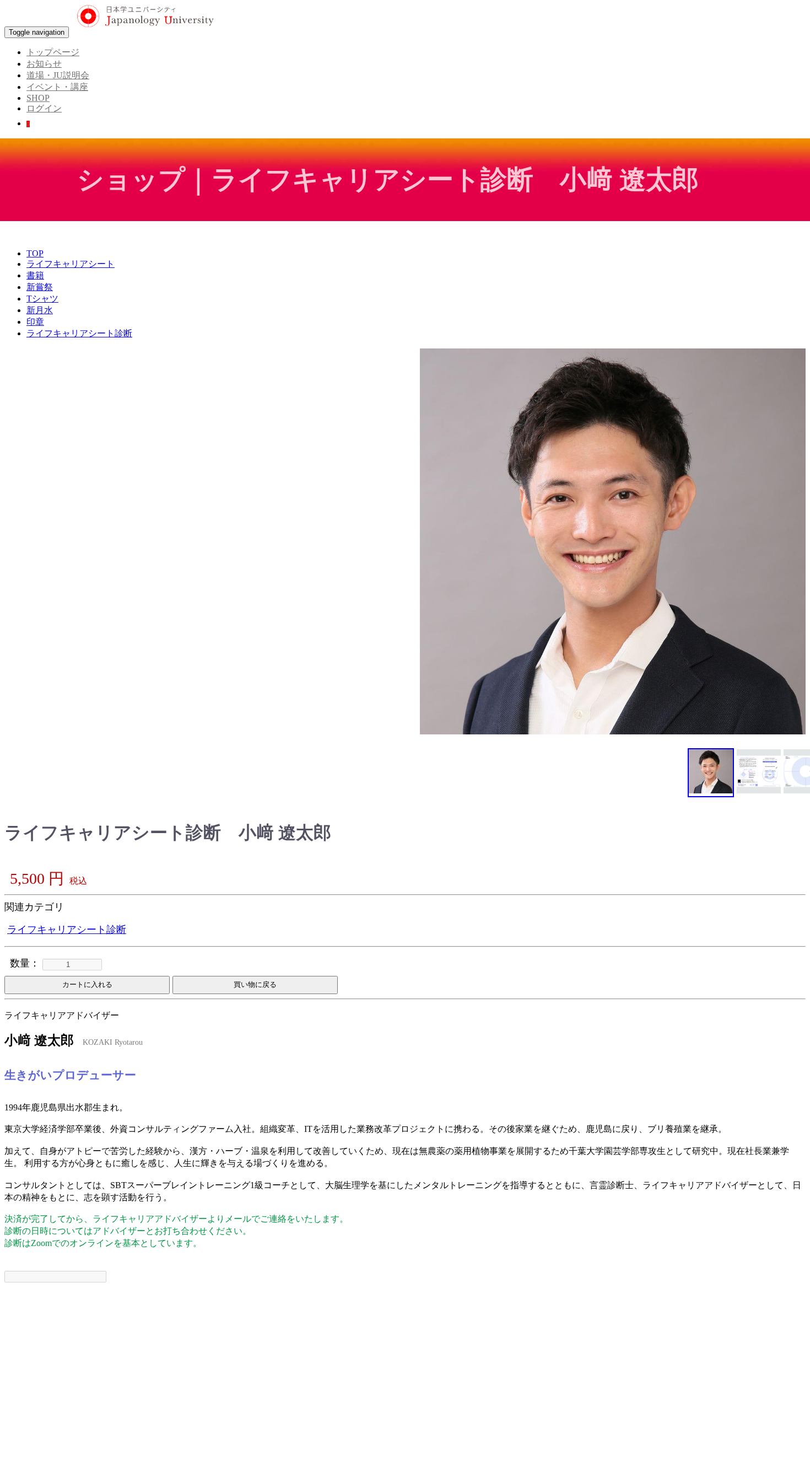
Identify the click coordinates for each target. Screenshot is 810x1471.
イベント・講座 (57, 87)
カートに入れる (87, 984)
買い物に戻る (255, 984)
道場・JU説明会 (57, 75)
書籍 (35, 275)
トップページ (52, 52)
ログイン (44, 108)
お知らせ (44, 63)
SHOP (38, 98)
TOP (35, 253)
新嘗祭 (39, 287)
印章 (35, 321)
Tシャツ (42, 298)
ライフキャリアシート (70, 264)
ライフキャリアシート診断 (79, 333)
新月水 (39, 310)
